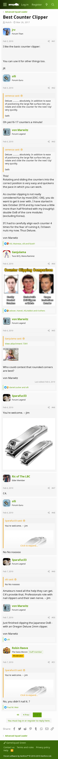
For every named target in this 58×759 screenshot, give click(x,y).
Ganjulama (19, 252)
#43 (53, 141)
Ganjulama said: (13, 338)
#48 (53, 512)
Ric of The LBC (21, 476)
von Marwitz (20, 130)
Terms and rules (25, 747)
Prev (26, 714)
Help (6, 750)
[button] (5, 4)
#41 (53, 41)
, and (22, 243)
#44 (53, 263)
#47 (53, 488)
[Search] (53, 4)
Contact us (9, 747)
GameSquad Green (16, 742)
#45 (53, 330)
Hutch (8, 22)
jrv (13, 30)
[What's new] (46, 4)
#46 (53, 407)
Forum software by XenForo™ (28, 756)
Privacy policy (43, 747)
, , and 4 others (27, 310)
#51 (53, 662)
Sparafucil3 (19, 396)
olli (14, 76)
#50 (53, 617)
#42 (53, 87)
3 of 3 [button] (37, 714)
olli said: (9, 579)
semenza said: (12, 95)
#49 (53, 571)
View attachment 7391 (16, 343)
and (18, 387)
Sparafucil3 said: (13, 520)
